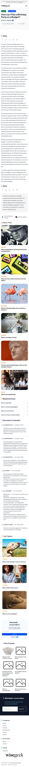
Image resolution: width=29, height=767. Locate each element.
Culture (3, 276)
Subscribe (14, 634)
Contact (5, 743)
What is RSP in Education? (10, 588)
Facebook (5, 751)
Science (3, 335)
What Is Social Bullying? (8, 394)
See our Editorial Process (8, 217)
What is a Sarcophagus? (9, 614)
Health (3, 392)
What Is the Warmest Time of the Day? (14, 562)
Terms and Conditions (12, 764)
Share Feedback (22, 217)
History (3, 247)
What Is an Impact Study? (9, 337)
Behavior (4, 306)
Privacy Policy (4, 764)
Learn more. (21, 2)
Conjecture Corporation (16, 762)
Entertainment (6, 730)
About (4, 741)
